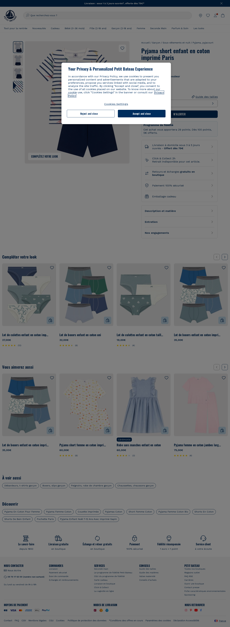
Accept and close (142, 113)
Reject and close (89, 113)
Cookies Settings (116, 104)
